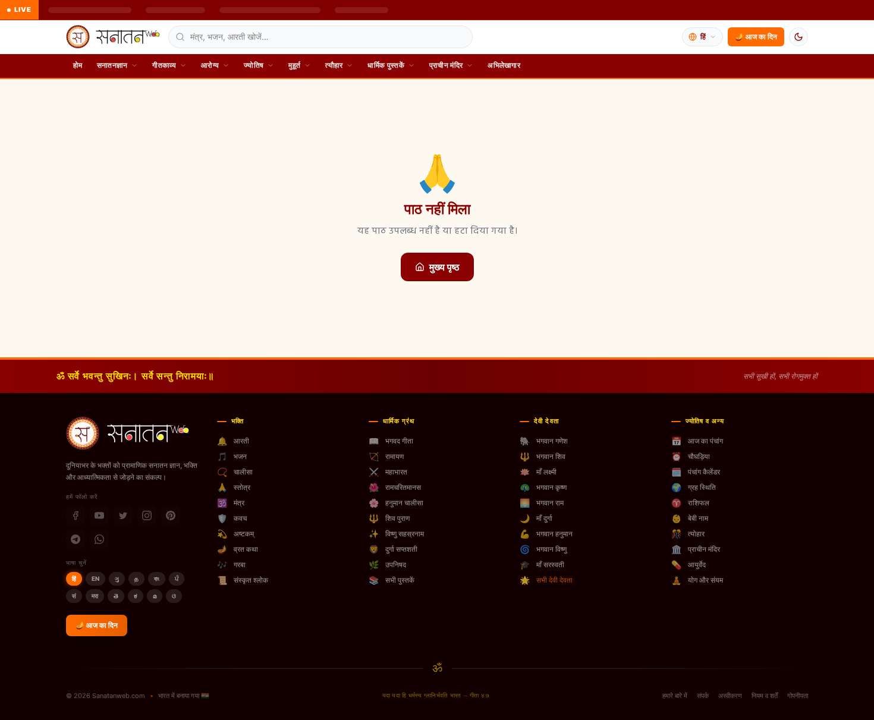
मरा (95, 595)
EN (95, 578)
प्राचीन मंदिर (446, 65)
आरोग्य (210, 65)
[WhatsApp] (99, 539)
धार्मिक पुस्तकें (385, 65)
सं (74, 595)
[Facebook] (75, 515)
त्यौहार (333, 65)
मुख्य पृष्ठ (444, 267)
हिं (74, 578)
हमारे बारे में (674, 695)
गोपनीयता (797, 695)
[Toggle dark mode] (798, 36)
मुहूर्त (294, 65)
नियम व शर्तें (765, 695)
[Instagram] (146, 515)
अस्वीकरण (730, 695)
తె (116, 595)
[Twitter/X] (123, 515)
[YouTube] (99, 515)
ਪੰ (176, 578)
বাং (156, 578)
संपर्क (703, 695)
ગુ (117, 578)
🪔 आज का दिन (756, 36)
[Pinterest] (170, 515)
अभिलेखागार (504, 65)
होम (78, 65)
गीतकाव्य (164, 65)
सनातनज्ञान (112, 65)
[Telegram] (75, 539)
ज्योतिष (253, 65)
